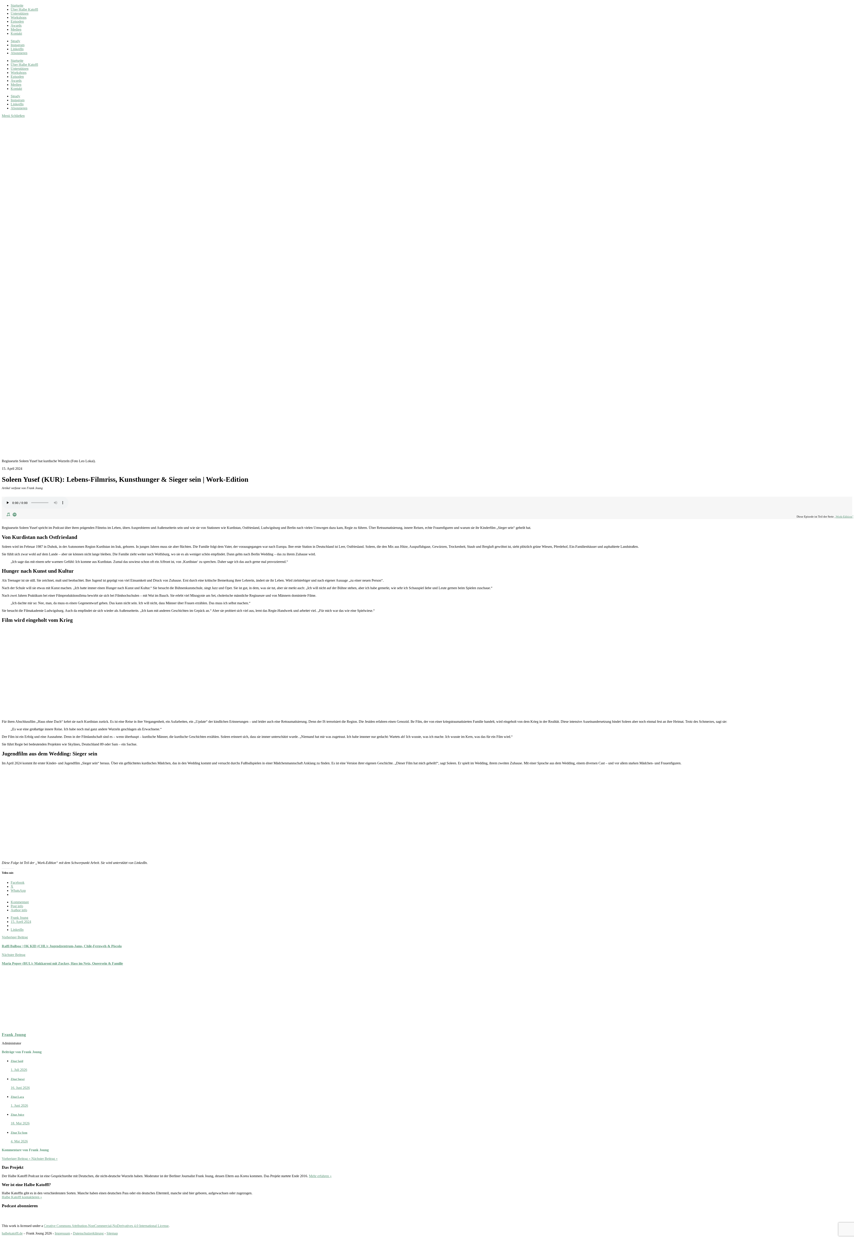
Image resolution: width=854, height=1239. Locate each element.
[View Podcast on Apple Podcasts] (8, 514)
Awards (16, 25)
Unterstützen (19, 13)
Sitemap (112, 1233)
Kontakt (16, 33)
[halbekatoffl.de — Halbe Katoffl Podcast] (215, 283)
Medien (16, 29)
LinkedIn (17, 930)
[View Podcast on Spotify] (14, 514)
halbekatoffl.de (12, 1233)
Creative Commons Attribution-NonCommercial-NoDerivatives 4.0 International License (106, 1226)
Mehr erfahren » (320, 1176)
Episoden (17, 21)
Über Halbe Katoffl (24, 9)
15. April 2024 (21, 922)
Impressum (62, 1233)
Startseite (17, 5)
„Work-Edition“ (844, 516)
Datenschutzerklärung (88, 1233)
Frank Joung (19, 918)
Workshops (18, 17)
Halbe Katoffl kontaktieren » (22, 1197)
